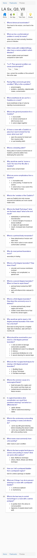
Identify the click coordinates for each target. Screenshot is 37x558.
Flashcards (13, 3)
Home (5, 3)
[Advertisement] (18, 532)
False (16, 69)
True (9, 69)
